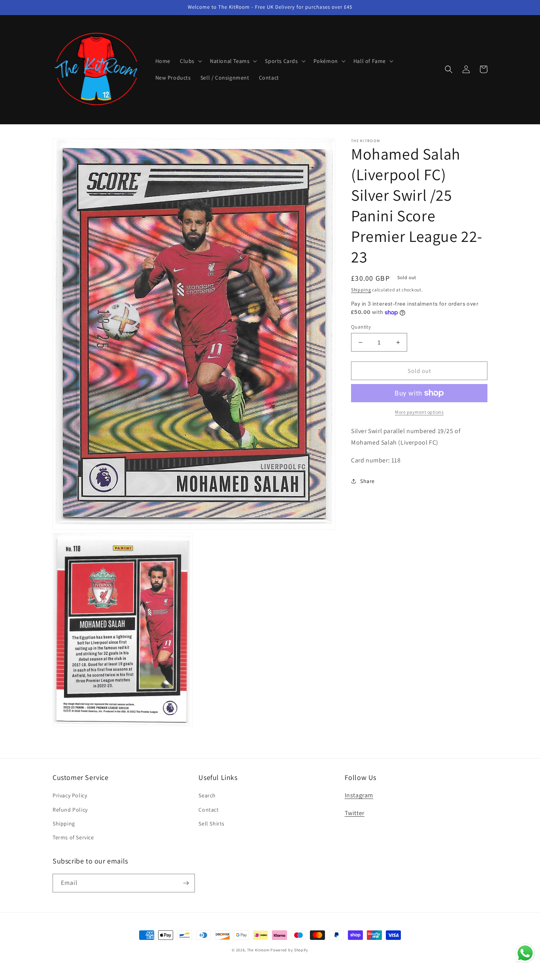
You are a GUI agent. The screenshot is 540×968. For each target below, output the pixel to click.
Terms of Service (73, 837)
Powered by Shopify (289, 950)
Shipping (361, 290)
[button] (190, 61)
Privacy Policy (70, 795)
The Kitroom (258, 950)
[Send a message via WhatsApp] (525, 953)
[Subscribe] (185, 883)
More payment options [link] (419, 412)
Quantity (361, 326)
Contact (208, 809)
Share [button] (367, 481)
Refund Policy (70, 809)
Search (207, 795)
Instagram (359, 795)
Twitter (354, 813)
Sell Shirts (211, 823)
